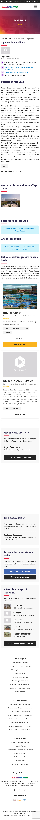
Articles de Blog (20, 673)
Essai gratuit (21, 345)
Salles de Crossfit (20, 757)
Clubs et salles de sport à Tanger (20, 719)
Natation (16, 329)
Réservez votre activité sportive (20, 666)
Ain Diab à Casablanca (13, 535)
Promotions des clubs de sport (20, 684)
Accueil (6, 815)
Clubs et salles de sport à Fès (20, 722)
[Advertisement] (20, 488)
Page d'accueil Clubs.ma (20, 662)
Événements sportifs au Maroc (20, 688)
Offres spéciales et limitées (20, 670)
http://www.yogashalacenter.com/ (17, 72)
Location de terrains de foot (20, 764)
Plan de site (22, 815)
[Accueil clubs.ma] (9, 6)
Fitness (25, 329)
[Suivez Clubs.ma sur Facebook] (14, 790)
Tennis (7, 329)
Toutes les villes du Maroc (20, 677)
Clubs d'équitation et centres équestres (20, 749)
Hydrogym (17, 612)
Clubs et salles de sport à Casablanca (20, 708)
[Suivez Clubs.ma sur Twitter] (25, 790)
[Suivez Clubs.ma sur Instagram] (20, 790)
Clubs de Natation (20, 753)
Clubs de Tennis (20, 760)
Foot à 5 (7, 332)
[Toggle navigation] (36, 6)
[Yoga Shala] (10, 200)
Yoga (4, 166)
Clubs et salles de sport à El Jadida (20, 730)
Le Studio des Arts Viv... (22, 633)
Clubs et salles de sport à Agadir (20, 704)
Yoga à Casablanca (12, 447)
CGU (29, 815)
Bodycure (16, 626)
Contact (21, 338)
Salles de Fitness (20, 746)
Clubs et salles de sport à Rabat (20, 711)
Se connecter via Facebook (21, 571)
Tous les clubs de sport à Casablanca (20, 643)
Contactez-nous (20, 692)
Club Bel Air (17, 619)
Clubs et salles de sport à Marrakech (20, 715)
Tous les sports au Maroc (20, 681)
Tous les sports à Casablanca (20, 458)
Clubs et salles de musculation (20, 742)
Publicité (14, 815)
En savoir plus (20, 414)
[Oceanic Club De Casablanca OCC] (20, 365)
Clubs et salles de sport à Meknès (20, 726)
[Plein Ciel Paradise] (20, 297)
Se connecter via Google (20, 577)
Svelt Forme (17, 605)
